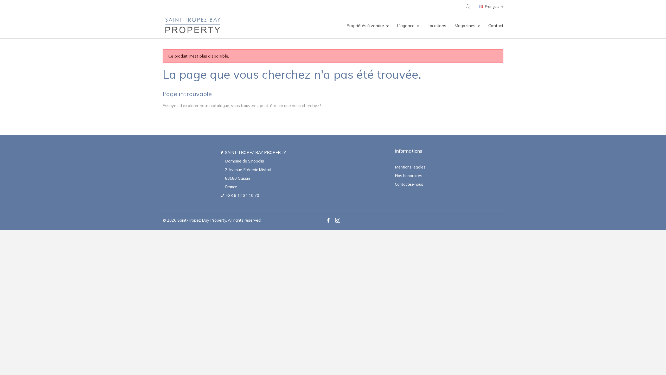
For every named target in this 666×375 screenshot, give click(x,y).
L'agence (406, 25)
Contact (495, 25)
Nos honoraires (408, 175)
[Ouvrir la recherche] (468, 6)
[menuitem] (368, 26)
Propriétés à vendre (366, 25)
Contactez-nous (409, 184)
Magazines (465, 25)
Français (492, 6)
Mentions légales (410, 167)
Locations (436, 25)
